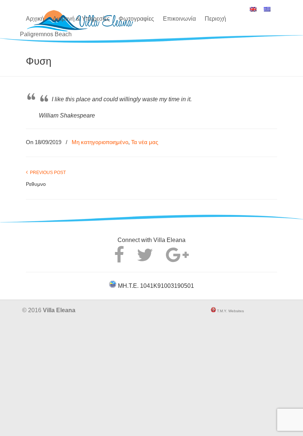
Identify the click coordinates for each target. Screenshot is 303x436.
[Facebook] (119, 259)
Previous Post (47, 172)
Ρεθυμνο (36, 184)
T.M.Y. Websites (230, 311)
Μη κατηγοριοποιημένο (100, 142)
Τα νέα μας (144, 142)
